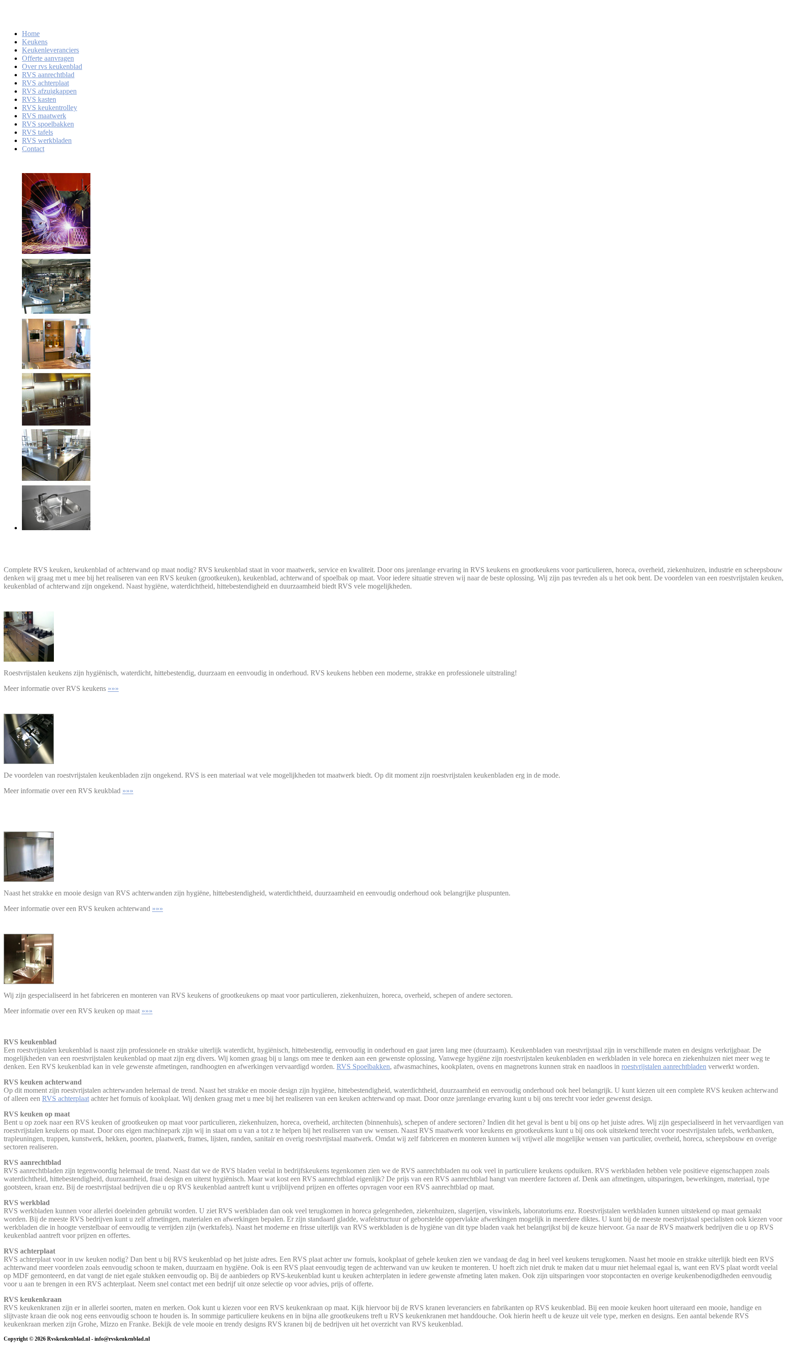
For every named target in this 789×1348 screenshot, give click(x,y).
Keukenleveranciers (50, 50)
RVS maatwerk (44, 116)
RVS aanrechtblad (48, 75)
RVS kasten (39, 99)
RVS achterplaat (45, 83)
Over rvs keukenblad (52, 66)
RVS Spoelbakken (363, 1066)
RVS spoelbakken (48, 124)
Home (31, 33)
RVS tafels (37, 132)
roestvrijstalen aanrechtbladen (663, 1066)
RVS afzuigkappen (49, 91)
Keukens (34, 42)
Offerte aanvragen (48, 58)
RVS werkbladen (47, 140)
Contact (33, 149)
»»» (113, 688)
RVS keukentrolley (49, 107)
